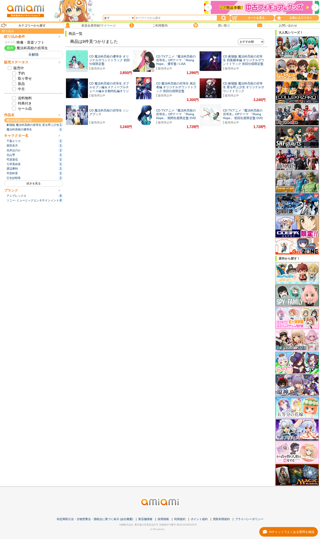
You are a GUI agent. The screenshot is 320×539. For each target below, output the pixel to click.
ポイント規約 (199, 519)
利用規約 (179, 519)
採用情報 (163, 519)
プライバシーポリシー (249, 519)
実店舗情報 (145, 519)
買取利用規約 (221, 519)
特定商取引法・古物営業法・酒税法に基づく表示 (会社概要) (95, 519)
